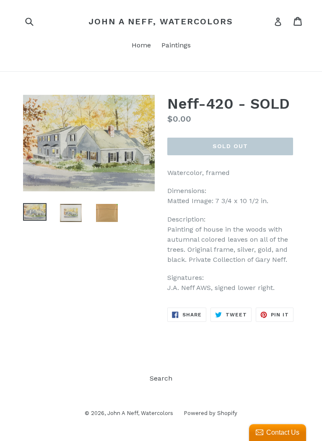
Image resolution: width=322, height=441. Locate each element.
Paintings (176, 45)
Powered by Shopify (210, 413)
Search (161, 378)
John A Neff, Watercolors (160, 21)
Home (141, 45)
